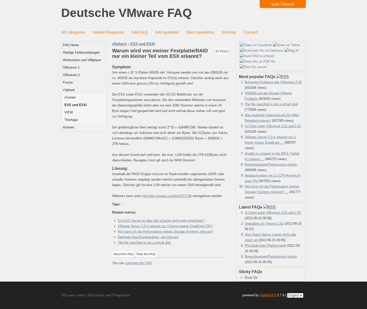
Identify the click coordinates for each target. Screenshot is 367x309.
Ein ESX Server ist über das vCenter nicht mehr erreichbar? (161, 220)
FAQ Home (71, 45)
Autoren (68, 127)
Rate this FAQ (146, 254)
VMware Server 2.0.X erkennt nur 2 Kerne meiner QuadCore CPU (165, 226)
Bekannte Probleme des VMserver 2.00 (273, 82)
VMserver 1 (71, 67)
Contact (250, 32)
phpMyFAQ (268, 295)
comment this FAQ (138, 263)
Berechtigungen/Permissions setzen (271, 164)
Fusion (68, 82)
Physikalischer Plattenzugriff (265, 245)
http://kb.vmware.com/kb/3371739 (166, 196)
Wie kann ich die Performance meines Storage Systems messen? (165, 231)
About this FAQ (123, 254)
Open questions (200, 32)
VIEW (68, 112)
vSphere (69, 90)
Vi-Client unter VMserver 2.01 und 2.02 (273, 126)
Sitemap (228, 32)
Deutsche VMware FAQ (126, 13)
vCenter (70, 97)
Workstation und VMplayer (82, 60)
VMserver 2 (71, 75)
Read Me (251, 277)
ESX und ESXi (75, 105)
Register (288, 4)
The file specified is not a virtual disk (144, 242)
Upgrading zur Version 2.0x (264, 223)
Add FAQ (139, 32)
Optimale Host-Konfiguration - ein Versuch (148, 237)
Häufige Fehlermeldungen (81, 52)
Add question (167, 32)
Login (275, 4)
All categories (73, 32)
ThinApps (71, 120)
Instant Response (108, 32)
